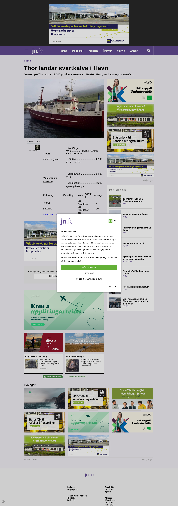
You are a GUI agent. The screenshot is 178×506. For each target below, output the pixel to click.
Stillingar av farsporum (89, 279)
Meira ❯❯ (112, 286)
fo (110, 221)
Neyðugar (89, 273)
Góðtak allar (89, 267)
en (115, 221)
